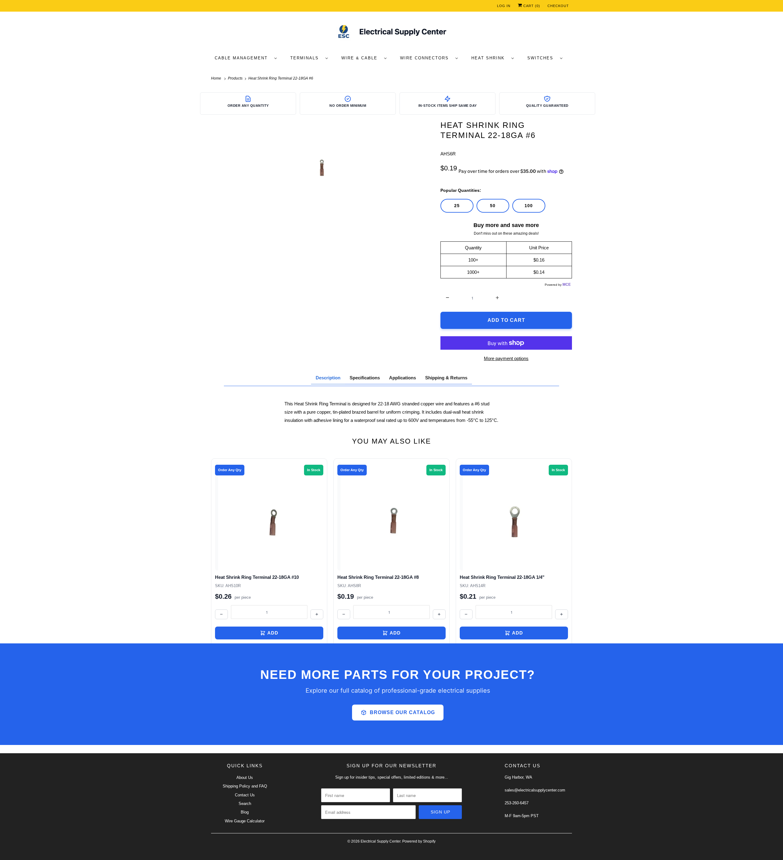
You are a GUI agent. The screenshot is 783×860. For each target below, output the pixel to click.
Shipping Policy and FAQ (245, 786)
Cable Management (243, 58)
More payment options (506, 358)
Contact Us (245, 795)
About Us (244, 777)
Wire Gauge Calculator (245, 821)
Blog (245, 812)
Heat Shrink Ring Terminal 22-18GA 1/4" (502, 577)
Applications (402, 377)
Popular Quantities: (460, 190)
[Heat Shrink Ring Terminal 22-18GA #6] (323, 166)
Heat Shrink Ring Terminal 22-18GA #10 (257, 577)
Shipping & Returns (446, 377)
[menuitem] (249, 58)
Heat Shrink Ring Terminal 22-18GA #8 (378, 577)
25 (457, 205)
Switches (542, 58)
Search (245, 803)
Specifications (365, 377)
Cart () (531, 6)
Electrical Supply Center (380, 841)
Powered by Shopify (419, 841)
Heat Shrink (489, 58)
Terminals (306, 58)
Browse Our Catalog (402, 712)
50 (492, 205)
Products (235, 78)
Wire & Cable (361, 58)
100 (529, 205)
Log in (503, 6)
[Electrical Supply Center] (391, 33)
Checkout (558, 6)
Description (328, 377)
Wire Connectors (426, 58)
